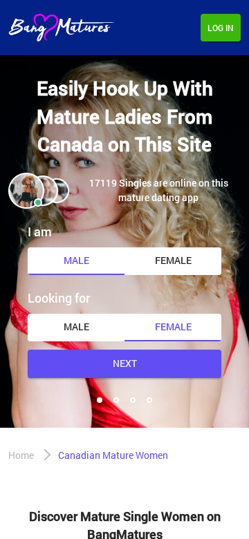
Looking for (59, 298)
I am (40, 231)
